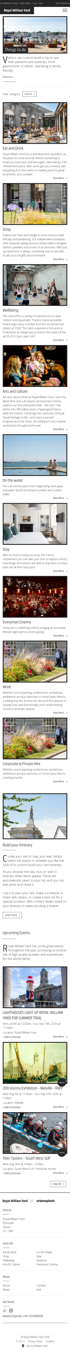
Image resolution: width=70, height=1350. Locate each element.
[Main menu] (65, 10)
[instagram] (11, 1311)
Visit (38, 1289)
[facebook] (5, 1311)
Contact (41, 1285)
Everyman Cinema (47, 1264)
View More (58, 178)
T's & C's (20, 1341)
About (6, 1285)
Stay (38, 1256)
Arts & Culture (11, 1264)
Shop (6, 1256)
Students (41, 1260)
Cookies (50, 1341)
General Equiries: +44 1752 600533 (23, 1316)
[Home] (17, 10)
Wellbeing (8, 1260)
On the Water (44, 1252)
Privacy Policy (35, 1341)
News (6, 1289)
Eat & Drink (9, 1252)
